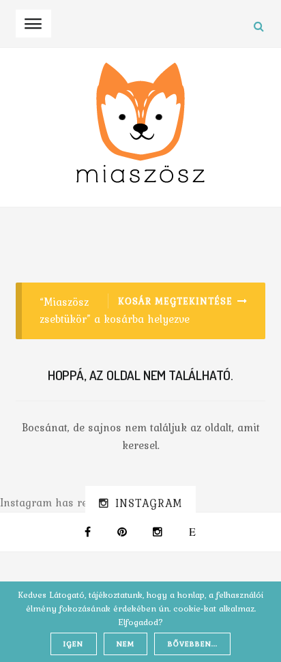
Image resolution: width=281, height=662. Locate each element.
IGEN (73, 643)
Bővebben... (193, 643)
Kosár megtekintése (175, 301)
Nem (125, 643)
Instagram (148, 503)
